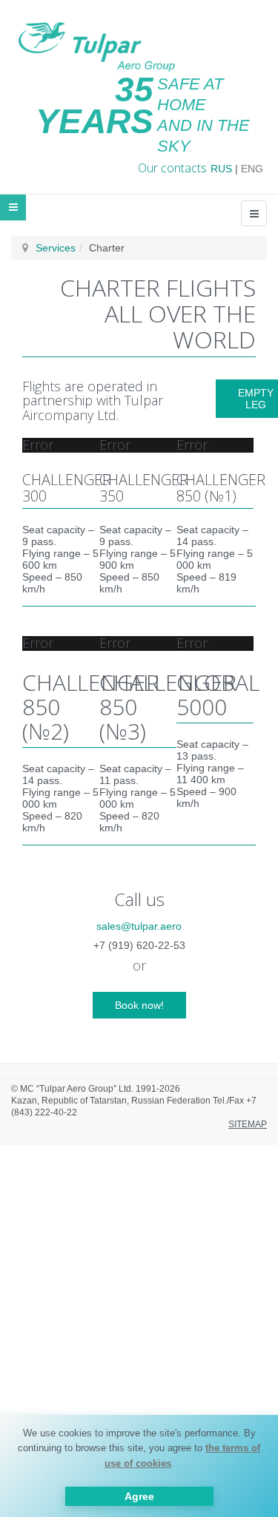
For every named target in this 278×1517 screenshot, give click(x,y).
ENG (252, 169)
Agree (139, 1496)
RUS (221, 169)
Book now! (139, 1005)
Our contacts (172, 168)
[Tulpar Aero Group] (96, 44)
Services (56, 248)
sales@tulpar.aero (139, 926)
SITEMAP (247, 1124)
